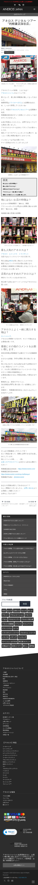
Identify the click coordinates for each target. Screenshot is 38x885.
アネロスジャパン (7, 93)
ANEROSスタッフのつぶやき (16, 50)
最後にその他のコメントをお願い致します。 (15, 194)
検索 (25, 604)
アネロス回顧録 (7, 624)
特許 (4, 679)
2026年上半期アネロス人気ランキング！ (15, 534)
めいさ (30, 610)
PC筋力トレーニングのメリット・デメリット (16, 525)
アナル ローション (17, 615)
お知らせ (16, 610)
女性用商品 (6, 726)
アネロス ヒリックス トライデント (15, 254)
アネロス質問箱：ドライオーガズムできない (16, 557)
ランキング (22, 637)
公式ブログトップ (19, 14)
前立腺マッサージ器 (8, 717)
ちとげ (23, 610)
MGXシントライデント (9, 762)
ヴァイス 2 (6, 773)
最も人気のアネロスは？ (9, 186)
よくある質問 (6, 701)
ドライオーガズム (15, 102)
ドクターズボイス (8, 800)
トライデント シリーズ (10, 633)
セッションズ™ (7, 782)
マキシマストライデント (9, 759)
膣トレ (25, 646)
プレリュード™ (7, 784)
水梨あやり (6, 646)
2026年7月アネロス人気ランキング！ (14, 520)
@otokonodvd (19, 477)
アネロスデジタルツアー (20, 109)
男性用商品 (6, 730)
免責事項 (5, 681)
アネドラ (28, 615)
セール (15, 628)
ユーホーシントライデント (10, 755)
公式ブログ (6, 802)
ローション (6, 723)
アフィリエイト (7, 687)
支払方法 (5, 694)
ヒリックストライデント (9, 753)
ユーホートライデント (9, 757)
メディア (13, 637)
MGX (11, 261)
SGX (4, 610)
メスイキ (5, 637)
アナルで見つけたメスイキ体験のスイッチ (15, 538)
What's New (7, 581)
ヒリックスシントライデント (11, 751)
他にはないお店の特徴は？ (10, 183)
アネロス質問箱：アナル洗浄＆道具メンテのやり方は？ (19, 548)
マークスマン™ (7, 779)
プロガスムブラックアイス (10, 768)
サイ (4, 766)
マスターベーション (8, 732)
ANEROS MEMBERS (8, 698)
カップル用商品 (7, 728)
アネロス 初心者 (27, 619)
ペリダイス (6, 771)
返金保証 (5, 690)
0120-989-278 (23, 877)
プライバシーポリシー (9, 683)
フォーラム (6, 798)
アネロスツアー (9, 52)
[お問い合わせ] (19, 4)
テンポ (4, 775)
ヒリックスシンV (7, 748)
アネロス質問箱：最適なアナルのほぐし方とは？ (17, 561)
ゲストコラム (7, 628)
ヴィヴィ (5, 777)
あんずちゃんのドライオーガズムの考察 (14, 553)
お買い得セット (7, 721)
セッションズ (6, 336)
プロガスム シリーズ (27, 633)
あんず (9, 610)
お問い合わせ (29, 488)
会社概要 (5, 674)
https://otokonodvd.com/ (26, 469)
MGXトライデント (8, 764)
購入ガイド (6, 804)
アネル (4, 619)
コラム (27, 50)
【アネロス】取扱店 (8, 705)
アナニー (5, 615)
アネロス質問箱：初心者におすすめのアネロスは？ (18, 566)
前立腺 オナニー (24, 641)
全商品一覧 (6, 734)
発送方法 (5, 696)
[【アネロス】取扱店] (23, 4)
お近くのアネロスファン (10, 462)
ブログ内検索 (7, 600)
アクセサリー (6, 719)
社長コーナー (16, 646)
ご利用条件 (6, 685)
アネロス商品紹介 (8, 585)
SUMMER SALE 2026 (10, 529)
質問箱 (31, 646)
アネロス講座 (6, 796)
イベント (18, 624)
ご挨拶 (4, 672)
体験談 (5, 594)
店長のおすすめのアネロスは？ (11, 189)
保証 (4, 692)
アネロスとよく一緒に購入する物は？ (13, 192)
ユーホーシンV (7, 746)
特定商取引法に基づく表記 (10, 676)
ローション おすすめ (9, 641)
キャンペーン (28, 624)
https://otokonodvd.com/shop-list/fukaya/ (15, 474)
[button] (10, 832)
